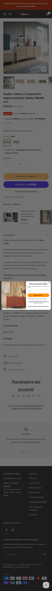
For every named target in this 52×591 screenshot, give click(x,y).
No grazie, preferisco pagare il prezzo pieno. (38, 306)
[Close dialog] (49, 283)
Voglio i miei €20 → (38, 295)
